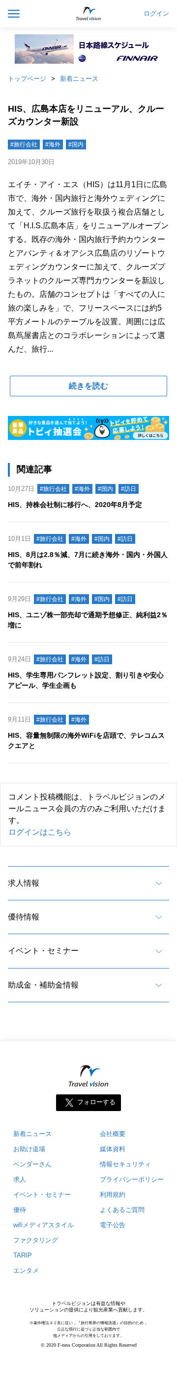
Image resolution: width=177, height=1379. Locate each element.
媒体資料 (112, 1149)
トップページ (27, 78)
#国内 (76, 144)
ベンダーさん (32, 1164)
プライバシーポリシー (132, 1179)
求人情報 (23, 883)
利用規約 (112, 1194)
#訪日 (128, 488)
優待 (19, 1209)
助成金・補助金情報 (43, 985)
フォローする (96, 1102)
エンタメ (26, 1270)
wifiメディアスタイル (43, 1225)
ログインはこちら (39, 832)
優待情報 (23, 917)
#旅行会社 (23, 144)
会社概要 (112, 1133)
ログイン (156, 13)
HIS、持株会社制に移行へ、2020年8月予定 (75, 504)
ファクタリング (35, 1240)
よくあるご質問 (122, 1209)
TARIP (22, 1255)
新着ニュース (79, 78)
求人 (19, 1179)
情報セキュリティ (125, 1164)
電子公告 (112, 1225)
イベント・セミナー (43, 950)
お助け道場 (29, 1149)
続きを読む (88, 386)
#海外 (52, 144)
